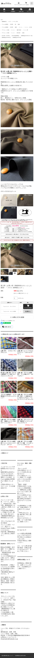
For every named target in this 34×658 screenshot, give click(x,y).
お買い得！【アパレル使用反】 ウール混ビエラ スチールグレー (25, 374)
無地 (19, 24)
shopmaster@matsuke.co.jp (9, 639)
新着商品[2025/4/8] (17, 37)
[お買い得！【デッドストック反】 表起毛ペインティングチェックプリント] (25, 412)
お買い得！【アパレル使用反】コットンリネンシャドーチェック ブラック (9, 443)
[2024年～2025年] (6, 35)
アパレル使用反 (5, 24)
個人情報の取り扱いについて (7, 655)
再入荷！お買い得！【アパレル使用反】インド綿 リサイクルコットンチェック (9, 374)
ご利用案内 (12, 11)
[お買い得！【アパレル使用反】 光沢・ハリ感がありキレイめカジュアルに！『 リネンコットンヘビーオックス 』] (25, 387)
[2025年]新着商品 (15, 35)
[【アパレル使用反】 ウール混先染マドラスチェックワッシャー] (9, 387)
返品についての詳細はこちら (8, 320)
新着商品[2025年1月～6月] (26, 35)
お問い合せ (21, 11)
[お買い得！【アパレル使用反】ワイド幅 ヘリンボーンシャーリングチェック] (25, 434)
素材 (16, 27)
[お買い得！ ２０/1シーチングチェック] (9, 343)
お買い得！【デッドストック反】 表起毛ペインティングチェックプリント (25, 421)
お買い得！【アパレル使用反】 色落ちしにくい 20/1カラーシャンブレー (8, 421)
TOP (4, 11)
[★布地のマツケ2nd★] (6, 4)
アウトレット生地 (5, 32)
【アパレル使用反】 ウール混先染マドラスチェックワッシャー (9, 396)
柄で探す (18, 32)
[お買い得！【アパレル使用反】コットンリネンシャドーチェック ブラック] (9, 434)
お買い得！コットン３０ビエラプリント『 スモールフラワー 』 (25, 352)
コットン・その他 (28, 27)
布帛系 (11, 24)
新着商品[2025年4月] (6, 37)
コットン (20, 27)
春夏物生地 (4, 21)
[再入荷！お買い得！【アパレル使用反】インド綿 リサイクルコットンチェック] (9, 365)
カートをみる (26, 4)
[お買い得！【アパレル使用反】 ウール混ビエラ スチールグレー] (25, 365)
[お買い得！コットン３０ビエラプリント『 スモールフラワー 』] (25, 343)
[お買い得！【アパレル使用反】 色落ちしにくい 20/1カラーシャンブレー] (9, 412)
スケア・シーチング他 (13, 21)
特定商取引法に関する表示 (20, 655)
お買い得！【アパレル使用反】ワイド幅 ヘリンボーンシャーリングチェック (25, 443)
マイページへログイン (18, 4)
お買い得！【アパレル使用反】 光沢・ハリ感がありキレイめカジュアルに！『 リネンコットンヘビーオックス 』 (25, 398)
